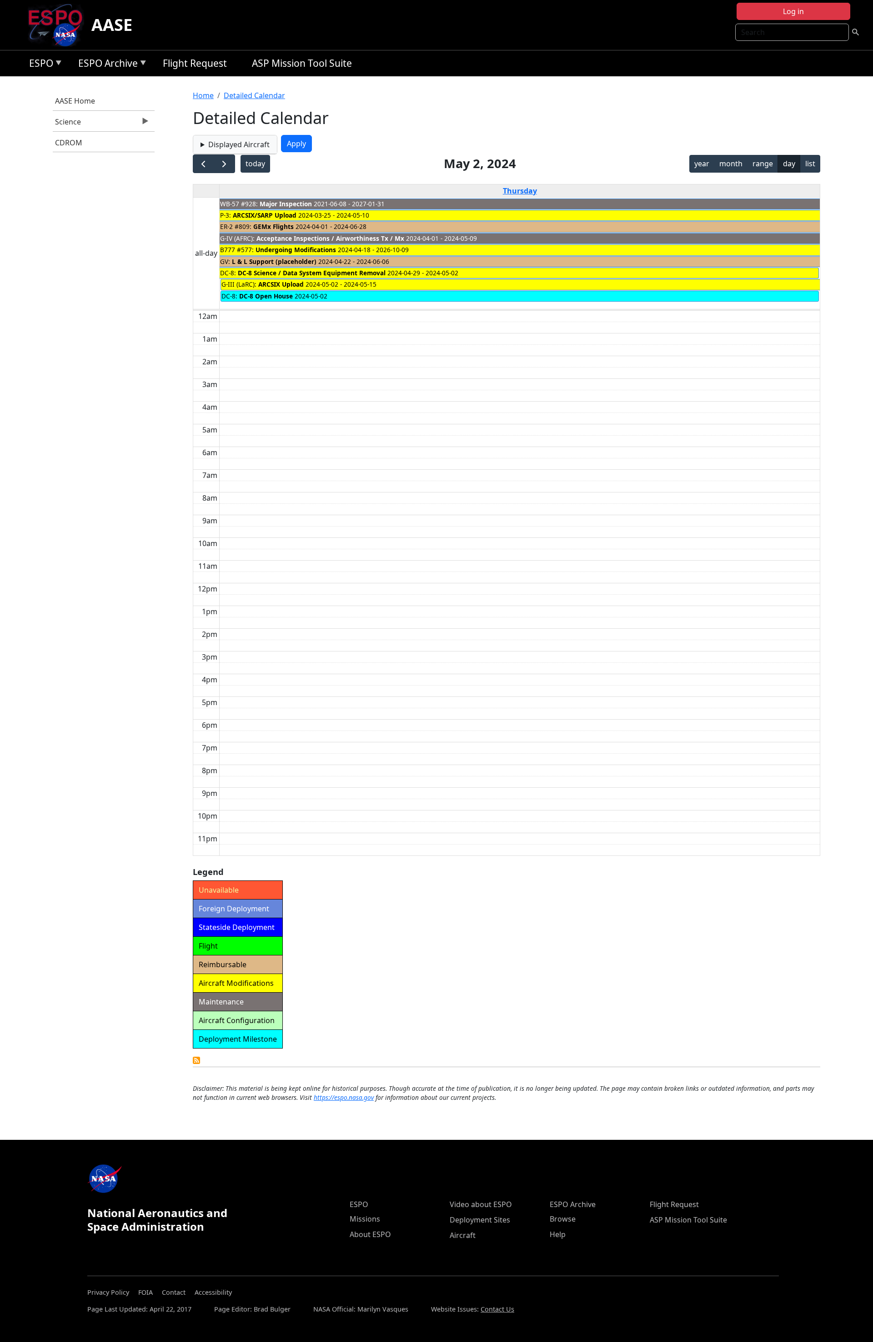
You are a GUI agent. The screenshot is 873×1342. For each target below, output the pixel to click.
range (763, 164)
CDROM (68, 143)
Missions (365, 1219)
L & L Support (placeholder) (274, 261)
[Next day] (224, 163)
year (701, 164)
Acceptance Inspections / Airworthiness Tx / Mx (330, 238)
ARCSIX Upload (281, 284)
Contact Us (497, 1309)
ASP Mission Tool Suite (302, 63)
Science (67, 124)
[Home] (58, 25)
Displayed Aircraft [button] (239, 144)
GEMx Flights (273, 226)
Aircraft (463, 1235)
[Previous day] (203, 163)
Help (558, 1234)
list (810, 164)
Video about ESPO (481, 1204)
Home (203, 95)
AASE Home (75, 101)
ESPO (39, 65)
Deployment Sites (480, 1220)
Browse (563, 1219)
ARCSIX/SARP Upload (264, 215)
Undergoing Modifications (296, 249)
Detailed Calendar (254, 95)
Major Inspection (286, 203)
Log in (793, 11)
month (731, 164)
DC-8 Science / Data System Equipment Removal (312, 272)
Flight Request (195, 63)
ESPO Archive (106, 65)
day (789, 164)
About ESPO (370, 1234)
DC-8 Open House (267, 296)
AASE (111, 25)
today (255, 164)
